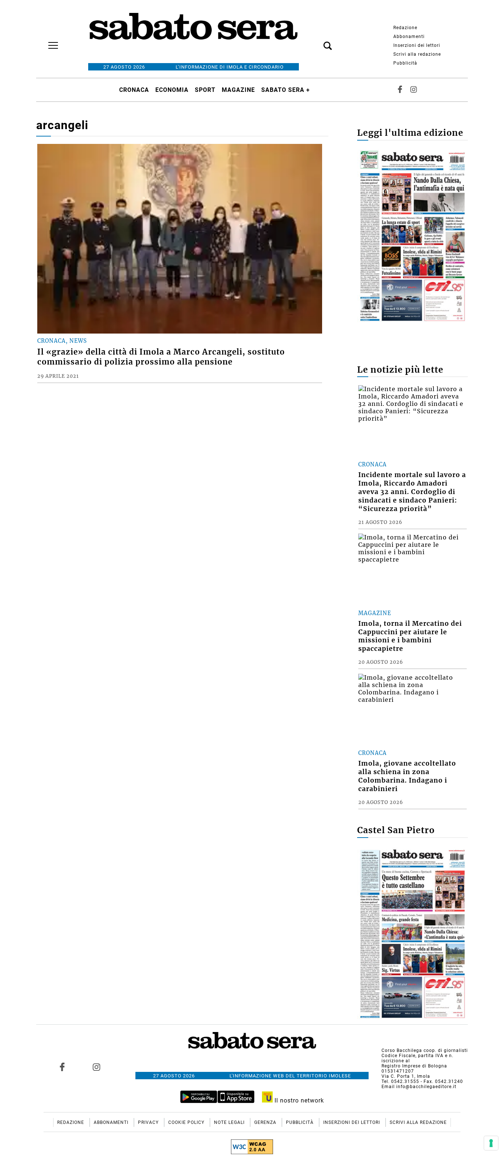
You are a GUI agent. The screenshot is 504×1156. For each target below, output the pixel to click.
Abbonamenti (409, 36)
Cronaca (134, 89)
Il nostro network (298, 1100)
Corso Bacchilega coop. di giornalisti (425, 1050)
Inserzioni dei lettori (416, 45)
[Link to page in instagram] (96, 1067)
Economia (172, 89)
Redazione (405, 27)
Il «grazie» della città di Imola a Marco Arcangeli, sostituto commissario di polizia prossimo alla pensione (161, 357)
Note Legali (230, 1122)
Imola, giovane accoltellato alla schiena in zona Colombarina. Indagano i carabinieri (407, 776)
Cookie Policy (187, 1122)
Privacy (149, 1122)
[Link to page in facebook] (62, 1067)
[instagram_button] (413, 89)
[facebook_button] (400, 89)
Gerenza (266, 1122)
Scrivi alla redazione (417, 54)
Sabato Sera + (285, 89)
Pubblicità (405, 63)
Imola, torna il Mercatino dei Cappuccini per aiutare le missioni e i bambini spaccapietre (410, 636)
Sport (205, 89)
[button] (316, 41)
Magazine (238, 89)
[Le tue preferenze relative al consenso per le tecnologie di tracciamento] (491, 1143)
